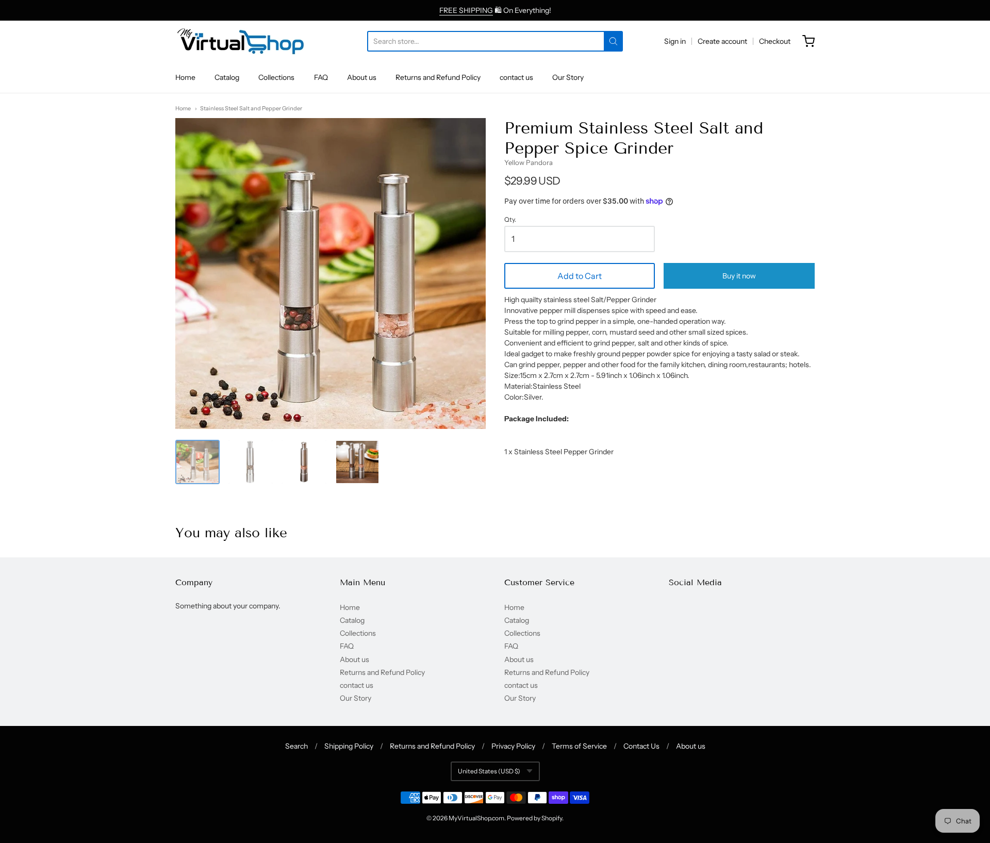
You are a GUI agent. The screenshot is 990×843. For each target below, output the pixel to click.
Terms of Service (579, 746)
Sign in (675, 41)
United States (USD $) (489, 771)
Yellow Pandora (528, 162)
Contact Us (641, 746)
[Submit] (613, 41)
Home (185, 77)
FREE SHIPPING (466, 10)
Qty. (510, 219)
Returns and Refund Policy (438, 77)
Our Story (568, 77)
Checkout (774, 41)
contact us (516, 77)
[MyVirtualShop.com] (240, 41)
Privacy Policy (513, 746)
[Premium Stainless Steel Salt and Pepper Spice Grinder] (197, 462)
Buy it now (739, 275)
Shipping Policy (348, 746)
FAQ (321, 77)
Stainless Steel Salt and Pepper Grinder (251, 108)
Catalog (226, 77)
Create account (722, 41)
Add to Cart (579, 276)
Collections (276, 77)
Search (296, 746)
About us (361, 77)
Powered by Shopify (534, 818)
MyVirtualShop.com (476, 818)
